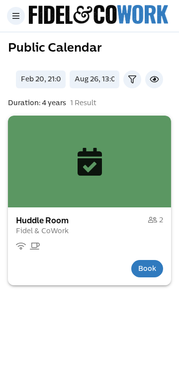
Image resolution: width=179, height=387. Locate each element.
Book (147, 268)
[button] (89, 161)
